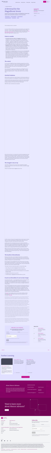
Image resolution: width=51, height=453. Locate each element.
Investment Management (13, 16)
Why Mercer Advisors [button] (18, 2)
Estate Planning (40, 387)
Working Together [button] (28, 2)
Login (47, 1)
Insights (2, 424)
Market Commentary (7, 16)
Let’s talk (10, 295)
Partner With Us (3, 430)
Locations (2, 423)
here (7, 293)
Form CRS (19, 449)
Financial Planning (30, 387)
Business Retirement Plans (13, 428)
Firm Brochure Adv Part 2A (14, 449)
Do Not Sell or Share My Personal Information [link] (32, 449)
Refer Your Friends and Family (13, 423)
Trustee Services (40, 392)
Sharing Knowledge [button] (33, 2)
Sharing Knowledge (9, 6)
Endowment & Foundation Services (14, 430)
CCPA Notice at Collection (23, 449)
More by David (35, 11)
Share (35, 15)
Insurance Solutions (39, 390)
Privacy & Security (8, 449)
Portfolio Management (19, 16)
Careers (2, 428)
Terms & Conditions (3, 449)
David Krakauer (36, 8)
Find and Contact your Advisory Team (14, 424)
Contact (45, 1)
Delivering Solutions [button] (23, 2)
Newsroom (2, 431)
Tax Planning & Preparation (31, 389)
